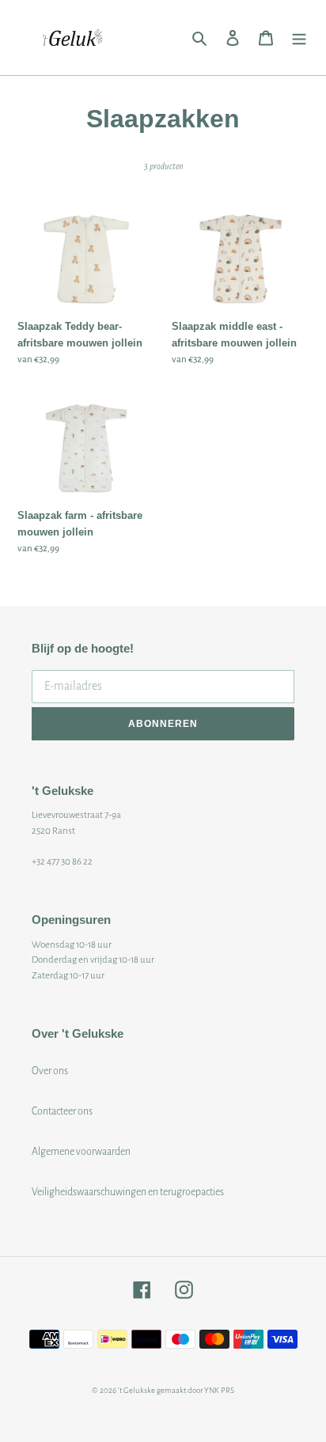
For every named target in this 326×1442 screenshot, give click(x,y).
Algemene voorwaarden (81, 1151)
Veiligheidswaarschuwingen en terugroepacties (128, 1192)
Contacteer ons (62, 1111)
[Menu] (299, 37)
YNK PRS (219, 1390)
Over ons (50, 1071)
